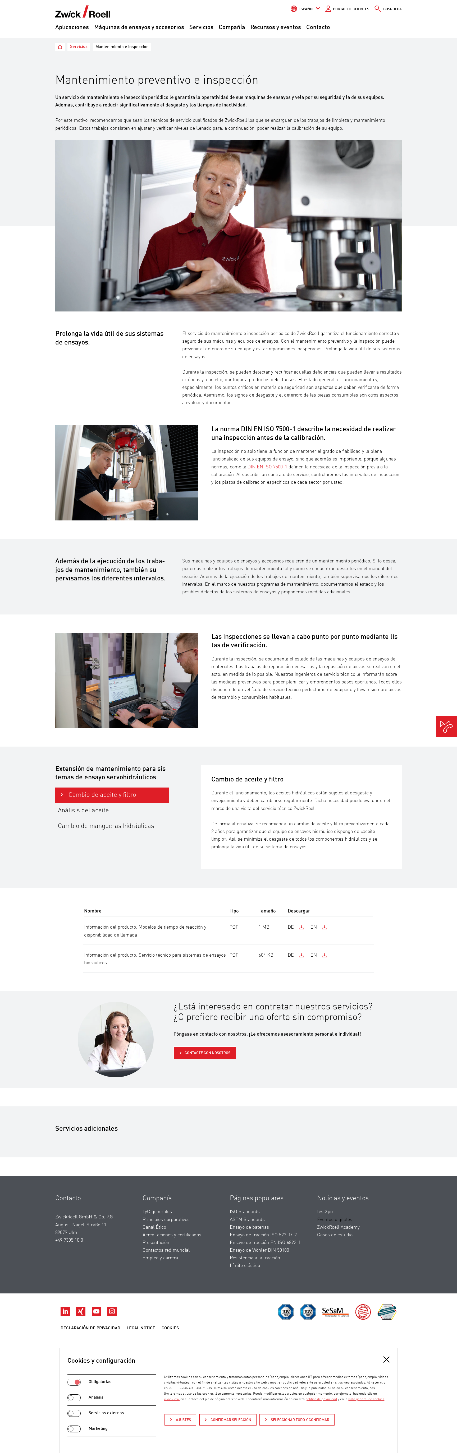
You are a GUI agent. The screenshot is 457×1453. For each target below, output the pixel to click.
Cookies (170, 1328)
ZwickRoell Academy (338, 1227)
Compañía (232, 27)
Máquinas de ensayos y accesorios (139, 27)
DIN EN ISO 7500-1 (267, 467)
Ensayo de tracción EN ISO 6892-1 (265, 1242)
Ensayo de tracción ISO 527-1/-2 (263, 1235)
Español (306, 9)
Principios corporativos (166, 1219)
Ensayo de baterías (249, 1227)
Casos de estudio (335, 1235)
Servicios (201, 27)
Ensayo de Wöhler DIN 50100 (259, 1250)
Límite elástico (245, 1265)
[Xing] (81, 1314)
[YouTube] (97, 1314)
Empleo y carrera (160, 1258)
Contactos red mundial (166, 1250)
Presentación (156, 1242)
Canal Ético (154, 1227)
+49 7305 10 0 (69, 1240)
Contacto (318, 27)
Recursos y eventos (275, 27)
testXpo (325, 1211)
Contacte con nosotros (207, 1053)
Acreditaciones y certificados (172, 1235)
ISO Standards (245, 1211)
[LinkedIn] (66, 1314)
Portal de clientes (351, 9)
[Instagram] (112, 1314)
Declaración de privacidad (90, 1328)
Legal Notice (141, 1328)
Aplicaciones (72, 27)
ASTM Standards (247, 1219)
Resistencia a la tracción (255, 1258)
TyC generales (157, 1211)
